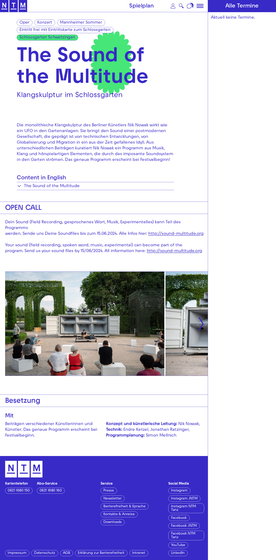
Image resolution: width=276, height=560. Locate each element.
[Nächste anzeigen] (201, 323)
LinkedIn (178, 553)
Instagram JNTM (184, 498)
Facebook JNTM (184, 526)
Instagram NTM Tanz (183, 508)
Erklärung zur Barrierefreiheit (101, 553)
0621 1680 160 (51, 490)
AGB (66, 553)
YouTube (178, 545)
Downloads (112, 522)
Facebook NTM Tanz (183, 535)
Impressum (17, 553)
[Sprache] (190, 6)
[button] (172, 6)
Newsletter (112, 498)
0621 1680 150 (19, 490)
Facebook (179, 518)
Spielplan (141, 6)
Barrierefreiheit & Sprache (124, 506)
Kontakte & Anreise (119, 514)
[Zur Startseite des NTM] (13, 6)
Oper (24, 23)
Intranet (138, 553)
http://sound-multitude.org (175, 234)
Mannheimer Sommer (81, 23)
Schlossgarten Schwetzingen (47, 38)
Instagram (179, 490)
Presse (108, 490)
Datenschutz (44, 553)
